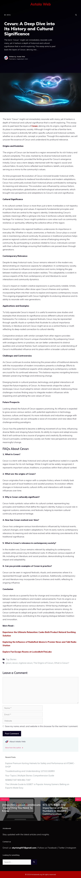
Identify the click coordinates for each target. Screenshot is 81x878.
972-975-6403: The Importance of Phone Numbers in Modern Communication (55, 809)
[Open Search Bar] (76, 15)
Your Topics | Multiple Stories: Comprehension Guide (29, 775)
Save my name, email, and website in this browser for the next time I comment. (41, 726)
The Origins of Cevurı (43, 663)
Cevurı (35, 126)
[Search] (34, 862)
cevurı (15, 663)
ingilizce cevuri (25, 663)
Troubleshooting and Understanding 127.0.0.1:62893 (30, 771)
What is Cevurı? (61, 663)
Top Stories (11, 659)
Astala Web (40, 4)
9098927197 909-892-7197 (17, 780)
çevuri (8, 663)
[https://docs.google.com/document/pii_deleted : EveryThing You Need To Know (30, 808)
